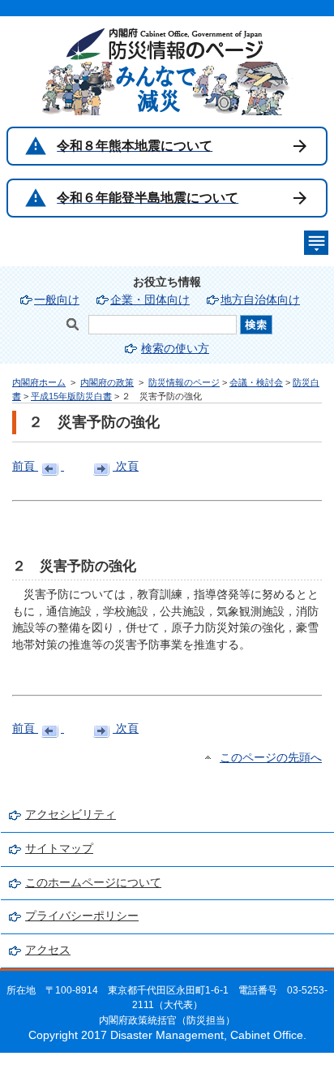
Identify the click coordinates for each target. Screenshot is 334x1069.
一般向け (56, 300)
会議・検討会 (256, 382)
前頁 (25, 466)
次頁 (126, 466)
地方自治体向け (260, 300)
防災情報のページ (184, 382)
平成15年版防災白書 (71, 396)
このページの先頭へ (271, 758)
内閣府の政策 (107, 382)
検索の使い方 (175, 349)
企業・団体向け (150, 300)
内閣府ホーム (39, 382)
